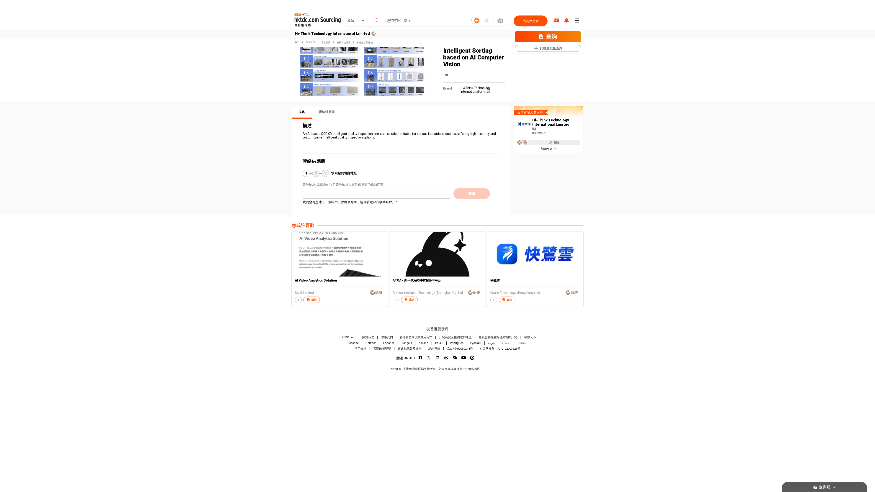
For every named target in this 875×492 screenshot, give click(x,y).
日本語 (521, 343)
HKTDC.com (347, 337)
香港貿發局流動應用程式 (416, 337)
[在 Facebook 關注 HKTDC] (420, 358)
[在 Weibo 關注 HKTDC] (446, 358)
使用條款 (360, 348)
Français (406, 343)
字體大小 (530, 337)
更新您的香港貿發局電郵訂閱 (498, 337)
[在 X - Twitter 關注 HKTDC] (429, 358)
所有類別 (310, 42)
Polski (439, 343)
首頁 (297, 42)
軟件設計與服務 (365, 42)
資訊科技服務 (343, 42)
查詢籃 (824, 487)
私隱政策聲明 (382, 348)
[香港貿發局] (437, 329)
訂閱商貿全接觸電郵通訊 (455, 337)
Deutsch (370, 343)
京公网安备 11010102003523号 (500, 348)
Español (388, 343)
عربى (491, 343)
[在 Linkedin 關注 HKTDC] (437, 358)
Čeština (354, 343)
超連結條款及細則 (410, 348)
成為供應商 (531, 21)
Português (456, 343)
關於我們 (368, 337)
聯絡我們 (387, 337)
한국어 (506, 343)
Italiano (423, 343)
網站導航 (434, 348)
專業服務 (325, 42)
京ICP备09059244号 (460, 348)
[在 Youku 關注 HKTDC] (472, 358)
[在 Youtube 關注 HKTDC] (463, 358)
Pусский (475, 343)
